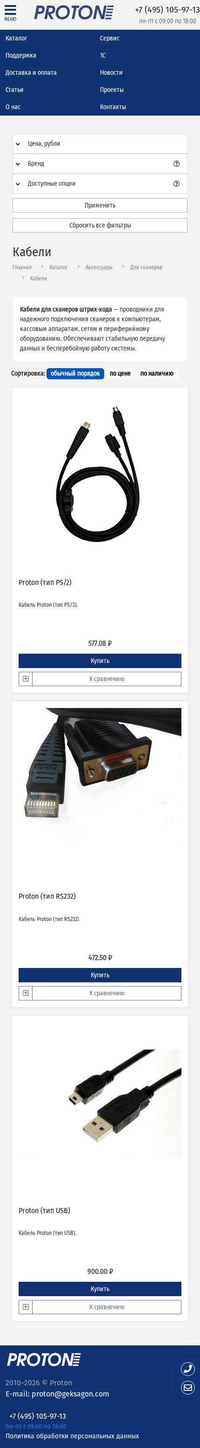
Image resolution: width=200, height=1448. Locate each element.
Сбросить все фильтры (100, 225)
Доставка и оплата (31, 73)
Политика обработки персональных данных (72, 1436)
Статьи (15, 90)
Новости (111, 73)
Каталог (16, 38)
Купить (100, 661)
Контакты (113, 107)
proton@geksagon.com (70, 1394)
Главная (22, 267)
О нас (13, 107)
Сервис (110, 38)
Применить (100, 205)
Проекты (112, 90)
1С (103, 55)
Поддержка (21, 55)
